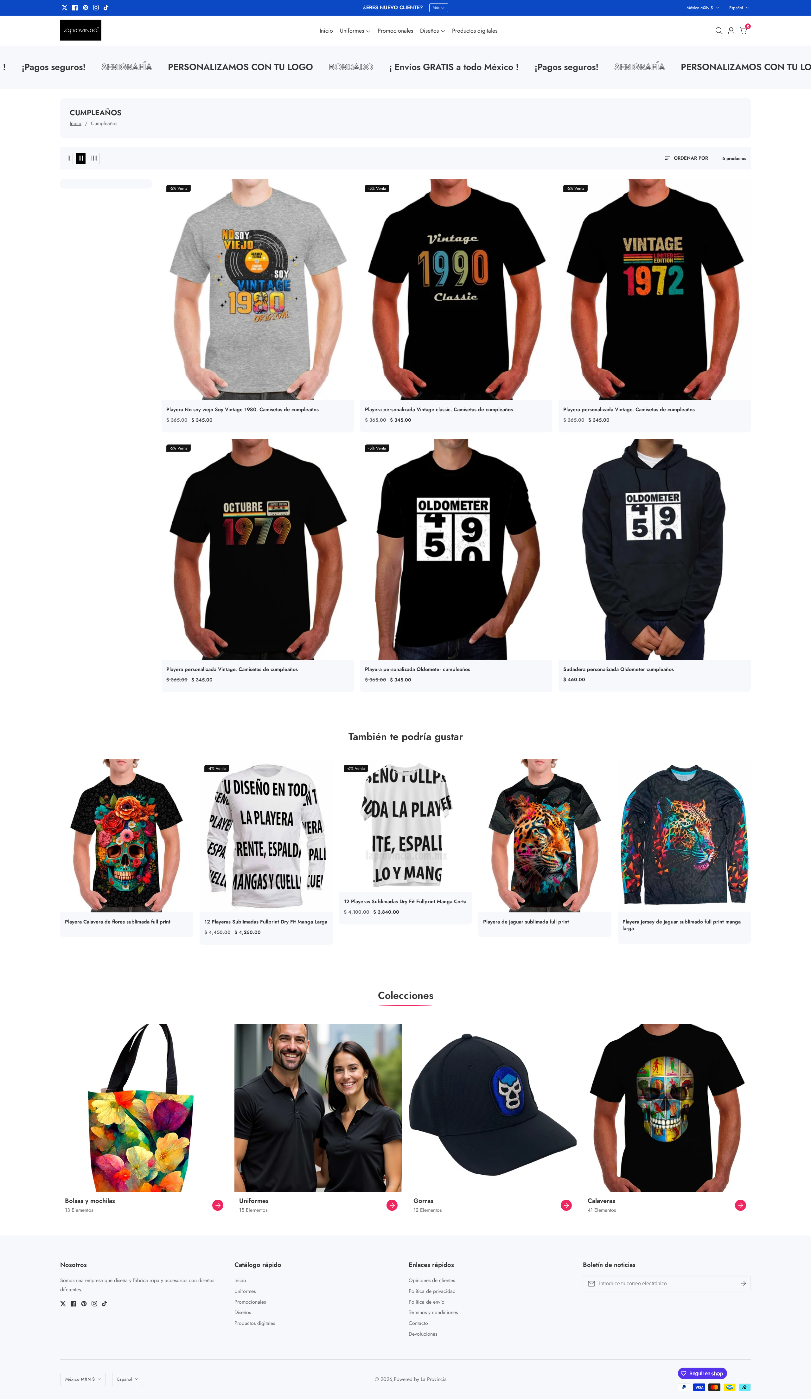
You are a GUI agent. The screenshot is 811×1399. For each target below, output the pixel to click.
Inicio (326, 31)
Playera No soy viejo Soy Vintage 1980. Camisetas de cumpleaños (242, 409)
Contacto (418, 1323)
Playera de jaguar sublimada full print (526, 922)
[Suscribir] (743, 1283)
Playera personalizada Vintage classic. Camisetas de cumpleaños (439, 409)
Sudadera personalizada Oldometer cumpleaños (618, 669)
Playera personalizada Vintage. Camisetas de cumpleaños (629, 409)
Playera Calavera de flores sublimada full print (117, 922)
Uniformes (352, 31)
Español (736, 8)
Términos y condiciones (433, 1312)
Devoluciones (423, 1334)
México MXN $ (700, 8)
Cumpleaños (104, 123)
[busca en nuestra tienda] (720, 31)
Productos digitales (474, 31)
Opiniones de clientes (432, 1280)
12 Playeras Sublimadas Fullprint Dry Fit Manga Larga (265, 922)
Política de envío (426, 1302)
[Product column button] (69, 158)
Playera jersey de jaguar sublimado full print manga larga (682, 925)
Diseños (429, 31)
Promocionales (395, 31)
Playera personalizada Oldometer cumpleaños (417, 669)
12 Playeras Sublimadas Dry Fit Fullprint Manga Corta (405, 901)
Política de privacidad (432, 1291)
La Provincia (434, 1379)
